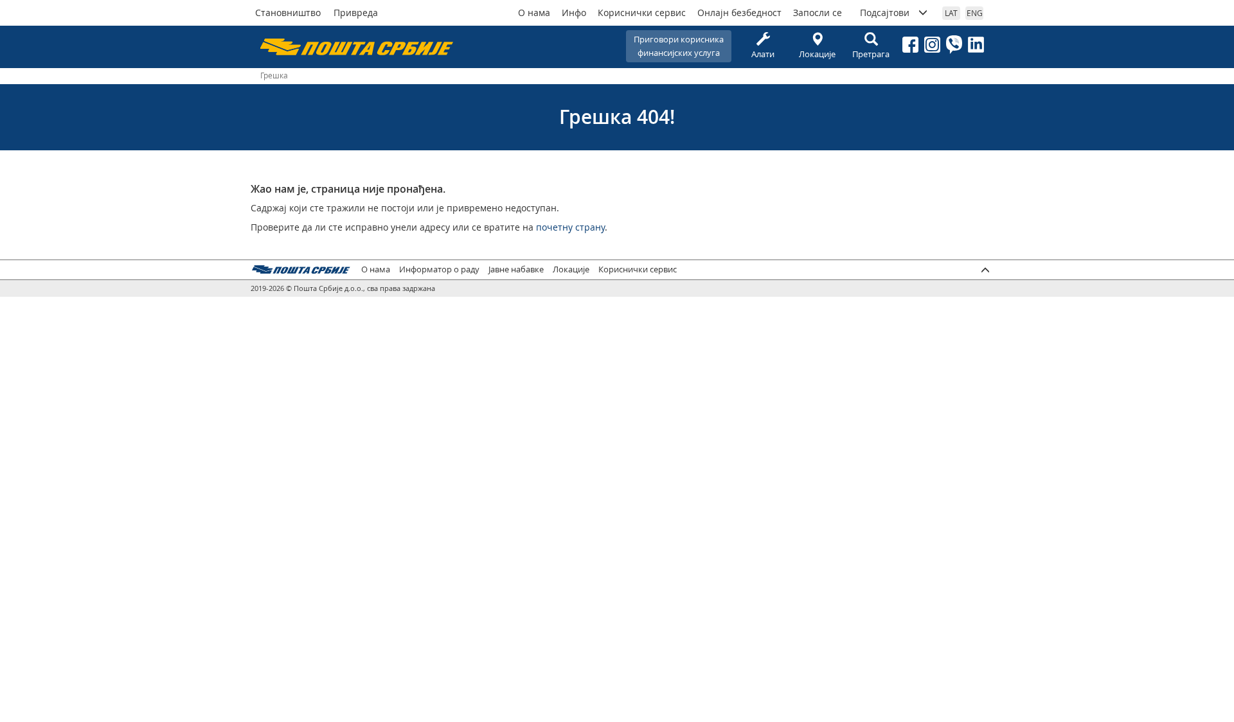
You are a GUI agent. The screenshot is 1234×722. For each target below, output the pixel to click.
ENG (975, 13)
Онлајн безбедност (739, 12)
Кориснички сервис (642, 12)
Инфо (574, 12)
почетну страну (570, 227)
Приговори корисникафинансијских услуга (679, 45)
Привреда (356, 12)
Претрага (871, 54)
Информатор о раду (439, 269)
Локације (817, 54)
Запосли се (817, 12)
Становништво (288, 12)
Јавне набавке (516, 269)
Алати (762, 54)
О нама (534, 12)
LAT (951, 13)
